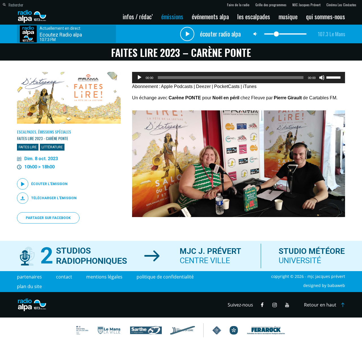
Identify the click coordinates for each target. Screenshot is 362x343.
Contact (64, 277)
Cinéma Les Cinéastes (341, 5)
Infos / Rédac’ (138, 16)
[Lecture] (139, 77)
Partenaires (29, 277)
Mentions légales (104, 277)
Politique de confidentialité (165, 277)
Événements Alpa (210, 16)
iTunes (250, 86)
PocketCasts (227, 86)
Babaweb (336, 285)
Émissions (172, 16)
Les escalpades (253, 16)
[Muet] (322, 77)
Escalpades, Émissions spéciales (44, 132)
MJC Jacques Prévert (306, 5)
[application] (238, 77)
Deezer (203, 86)
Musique (288, 16)
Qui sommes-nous (325, 16)
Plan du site (29, 286)
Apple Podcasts (177, 86)
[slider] (334, 77)
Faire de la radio (238, 5)
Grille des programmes (270, 5)
